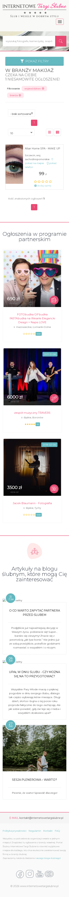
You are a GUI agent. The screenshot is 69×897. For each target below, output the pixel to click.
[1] (57, 132)
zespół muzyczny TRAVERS (32, 412)
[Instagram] (29, 874)
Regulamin (35, 830)
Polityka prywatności (14, 830)
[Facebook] (20, 874)
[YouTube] (39, 874)
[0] (49, 132)
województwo (33, 88)
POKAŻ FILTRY (36, 61)
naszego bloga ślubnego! (48, 858)
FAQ (57, 830)
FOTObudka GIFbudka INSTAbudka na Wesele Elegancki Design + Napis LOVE (32, 318)
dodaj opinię (43, 185)
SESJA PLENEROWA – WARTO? (34, 779)
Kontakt (48, 830)
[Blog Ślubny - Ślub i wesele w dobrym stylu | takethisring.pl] (49, 874)
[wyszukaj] (60, 41)
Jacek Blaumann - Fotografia (32, 503)
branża (14, 95)
